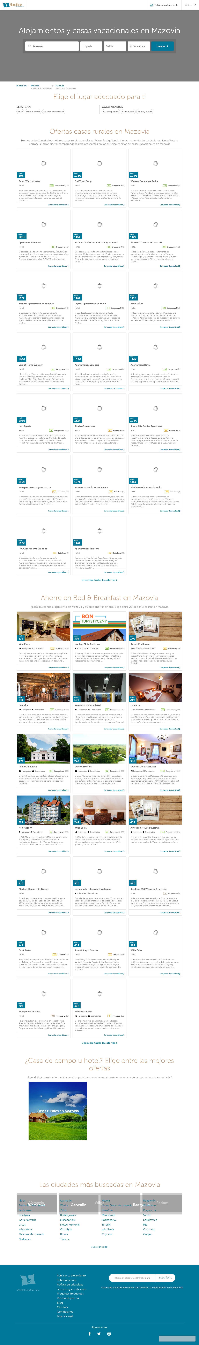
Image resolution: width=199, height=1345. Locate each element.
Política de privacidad (70, 1284)
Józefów (107, 1210)
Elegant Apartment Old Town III (36, 303)
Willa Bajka (81, 827)
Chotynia (24, 1215)
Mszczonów (67, 1219)
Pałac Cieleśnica (28, 766)
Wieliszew (149, 1205)
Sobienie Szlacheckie (32, 1205)
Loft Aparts (25, 426)
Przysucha (149, 1210)
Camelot (135, 705)
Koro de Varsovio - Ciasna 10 (146, 242)
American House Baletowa (145, 827)
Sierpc (147, 1215)
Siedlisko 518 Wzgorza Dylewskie (149, 889)
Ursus (22, 1224)
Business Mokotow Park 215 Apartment (96, 242)
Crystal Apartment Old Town (90, 303)
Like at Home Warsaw (31, 364)
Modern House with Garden (34, 889)
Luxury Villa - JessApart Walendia (93, 889)
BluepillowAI (65, 1316)
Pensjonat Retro (83, 1011)
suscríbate (165, 1277)
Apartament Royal (140, 364)
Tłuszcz (64, 1239)
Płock (22, 1200)
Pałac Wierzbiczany (29, 181)
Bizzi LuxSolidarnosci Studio (146, 487)
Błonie (64, 1234)
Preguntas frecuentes (70, 1293)
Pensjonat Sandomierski (88, 705)
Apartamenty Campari (87, 364)
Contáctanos (65, 1311)
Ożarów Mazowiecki (31, 1234)
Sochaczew (109, 1219)
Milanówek (108, 1215)
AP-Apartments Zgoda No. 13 (35, 487)
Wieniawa (108, 1229)
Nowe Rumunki (70, 1224)
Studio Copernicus (85, 426)
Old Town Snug (83, 181)
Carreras (62, 1307)
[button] (89, 1334)
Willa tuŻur (137, 303)
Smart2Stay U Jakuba (86, 950)
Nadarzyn (25, 1239)
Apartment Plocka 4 (30, 242)
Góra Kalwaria (27, 1219)
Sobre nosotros (66, 1280)
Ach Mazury (25, 827)
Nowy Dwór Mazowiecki (117, 1205)
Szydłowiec (150, 1219)
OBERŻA (23, 705)
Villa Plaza (24, 644)
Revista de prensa (68, 1298)
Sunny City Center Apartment (147, 426)
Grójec (147, 1234)
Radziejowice (68, 1215)
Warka (64, 1205)
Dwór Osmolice (83, 766)
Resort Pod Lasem (140, 644)
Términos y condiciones (71, 1289)
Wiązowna (25, 1229)
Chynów (107, 1234)
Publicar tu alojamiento (71, 1275)
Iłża (145, 1224)
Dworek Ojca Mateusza (143, 766)
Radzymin (149, 1200)
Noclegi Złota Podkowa (87, 644)
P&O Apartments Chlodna (33, 548)
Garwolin (66, 1200)
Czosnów (149, 1229)
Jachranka (25, 1210)
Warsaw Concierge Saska (144, 181)
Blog (60, 1302)
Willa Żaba (136, 950)
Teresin (106, 1224)
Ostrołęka (66, 1229)
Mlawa (106, 1200)
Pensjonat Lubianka (29, 1011)
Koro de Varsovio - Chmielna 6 (91, 487)
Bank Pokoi (25, 950)
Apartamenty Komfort (87, 548)
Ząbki (63, 1210)
